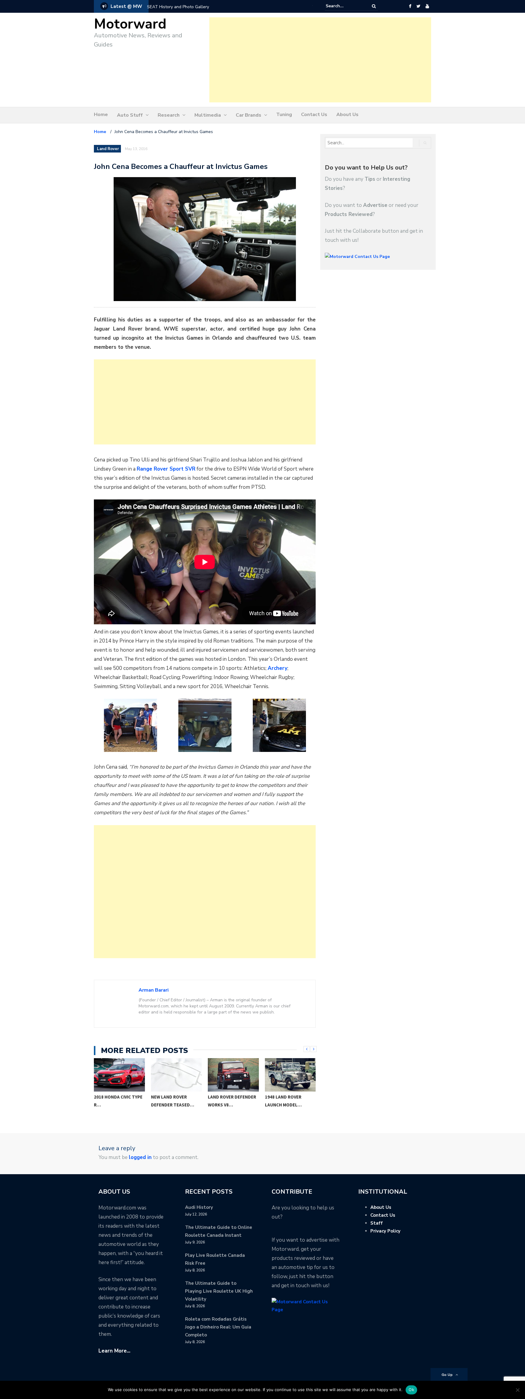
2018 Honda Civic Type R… (118, 1101)
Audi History (199, 1207)
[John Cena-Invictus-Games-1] (130, 725)
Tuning (284, 114)
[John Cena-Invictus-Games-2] (204, 725)
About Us (347, 114)
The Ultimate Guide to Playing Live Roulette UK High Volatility (219, 1291)
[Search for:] (344, 6)
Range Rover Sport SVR (166, 468)
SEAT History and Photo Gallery (178, 7)
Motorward (130, 24)
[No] (517, 1390)
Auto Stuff (130, 115)
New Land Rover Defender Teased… (172, 1101)
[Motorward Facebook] (410, 6)
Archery (277, 668)
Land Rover (108, 149)
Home (101, 114)
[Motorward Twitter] (418, 6)
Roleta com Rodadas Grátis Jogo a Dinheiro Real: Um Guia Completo (218, 1327)
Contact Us (314, 114)
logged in (140, 1157)
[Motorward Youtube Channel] (427, 6)
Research (169, 115)
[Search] (374, 6)
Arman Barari (154, 990)
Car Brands (248, 115)
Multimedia (207, 115)
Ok (411, 1389)
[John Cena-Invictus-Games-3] (279, 725)
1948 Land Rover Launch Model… (283, 1101)
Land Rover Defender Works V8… (232, 1101)
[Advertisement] (320, 59)
